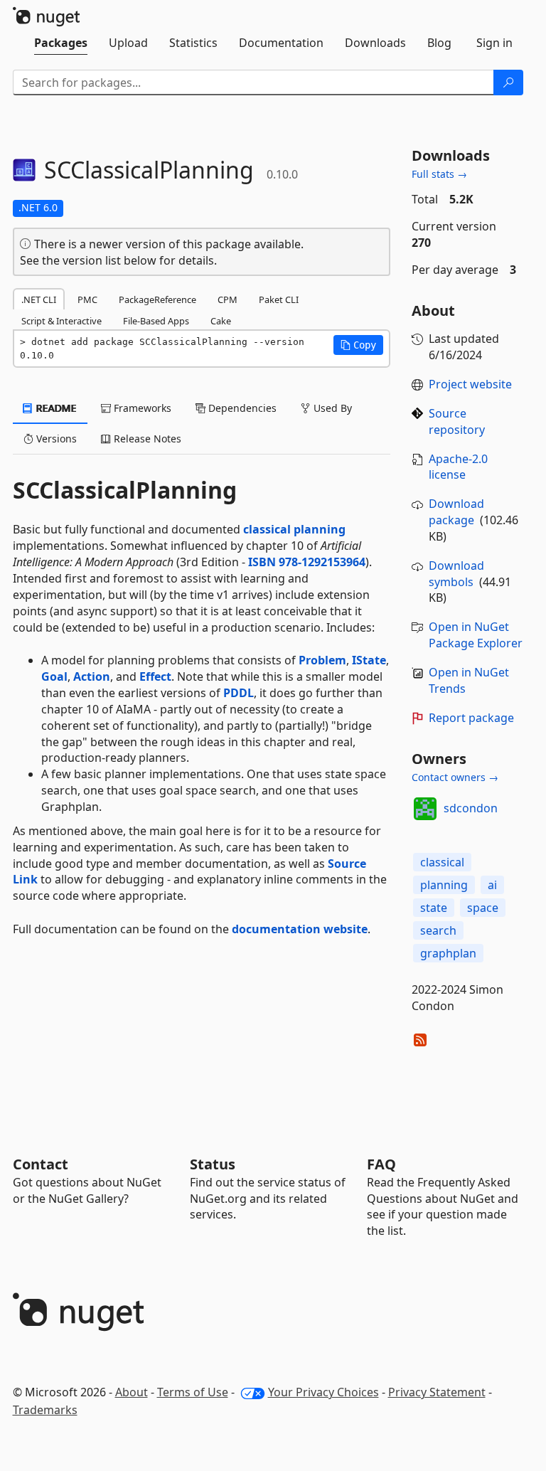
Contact (40, 1164)
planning (444, 885)
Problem (322, 660)
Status (212, 1164)
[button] (358, 345)
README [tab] (55, 408)
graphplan (448, 953)
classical (442, 862)
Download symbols (456, 574)
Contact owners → (455, 777)
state (433, 907)
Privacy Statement (437, 1392)
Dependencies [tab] (241, 408)
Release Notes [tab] (146, 438)
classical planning (294, 529)
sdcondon (471, 808)
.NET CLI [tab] (38, 299)
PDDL (238, 693)
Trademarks (45, 1410)
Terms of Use (192, 1392)
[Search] (508, 82)
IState (369, 660)
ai (492, 885)
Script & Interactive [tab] (61, 320)
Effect (155, 676)
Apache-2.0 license (458, 467)
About (131, 1392)
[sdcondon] (425, 809)
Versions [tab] (55, 438)
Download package (456, 512)
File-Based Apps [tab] (156, 320)
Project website (470, 384)
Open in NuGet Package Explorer (476, 635)
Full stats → (439, 174)
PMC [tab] (87, 299)
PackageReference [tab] (157, 299)
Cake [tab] (220, 320)
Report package (471, 718)
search (438, 930)
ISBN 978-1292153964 (306, 562)
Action (91, 676)
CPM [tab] (227, 299)
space (482, 907)
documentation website (300, 929)
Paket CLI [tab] (279, 299)
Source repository (457, 421)
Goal (54, 676)
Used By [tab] (331, 408)
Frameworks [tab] (141, 408)
